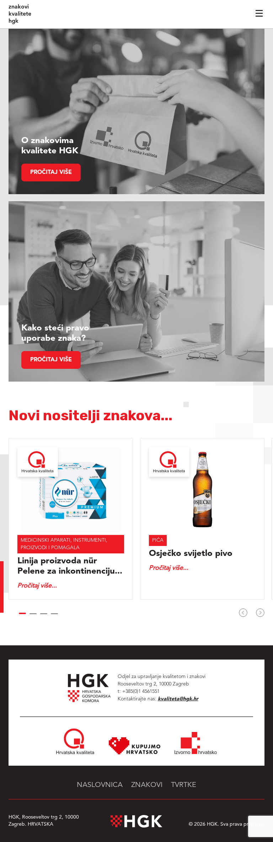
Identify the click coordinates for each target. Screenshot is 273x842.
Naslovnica (100, 785)
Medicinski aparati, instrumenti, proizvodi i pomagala (64, 544)
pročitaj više (51, 172)
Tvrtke (183, 785)
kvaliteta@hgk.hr (178, 698)
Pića (158, 540)
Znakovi (146, 785)
